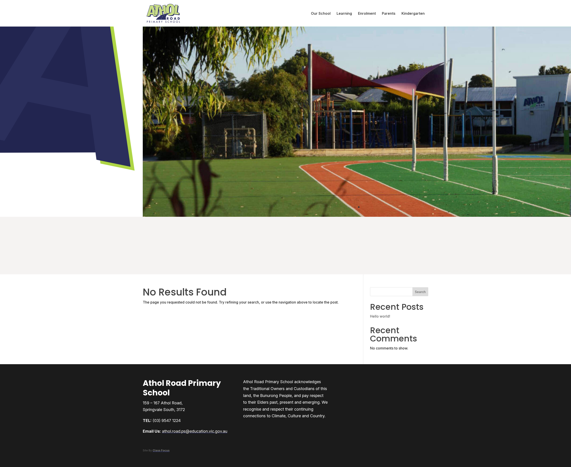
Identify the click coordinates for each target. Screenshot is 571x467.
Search (420, 292)
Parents (388, 13)
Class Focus (161, 450)
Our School (321, 13)
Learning (344, 13)
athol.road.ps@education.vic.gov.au (194, 431)
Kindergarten (413, 13)
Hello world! (380, 316)
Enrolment (367, 13)
